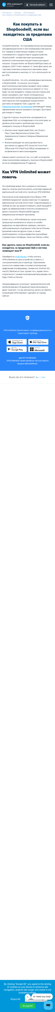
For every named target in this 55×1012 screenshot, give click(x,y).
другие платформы (27, 358)
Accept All (28, 1006)
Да (37, 377)
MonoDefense (31, 363)
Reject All (15, 999)
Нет (43, 377)
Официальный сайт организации (17, 106)
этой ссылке (21, 256)
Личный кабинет (37, 5)
